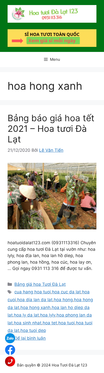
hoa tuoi (66, 322)
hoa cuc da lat (66, 291)
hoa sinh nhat (27, 322)
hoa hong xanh (35, 307)
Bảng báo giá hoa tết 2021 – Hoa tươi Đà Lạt (51, 128)
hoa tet (50, 322)
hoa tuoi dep (33, 330)
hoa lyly (47, 315)
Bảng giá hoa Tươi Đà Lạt (40, 284)
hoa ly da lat (26, 315)
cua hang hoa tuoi (32, 291)
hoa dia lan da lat (35, 299)
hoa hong (63, 299)
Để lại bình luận (30, 338)
